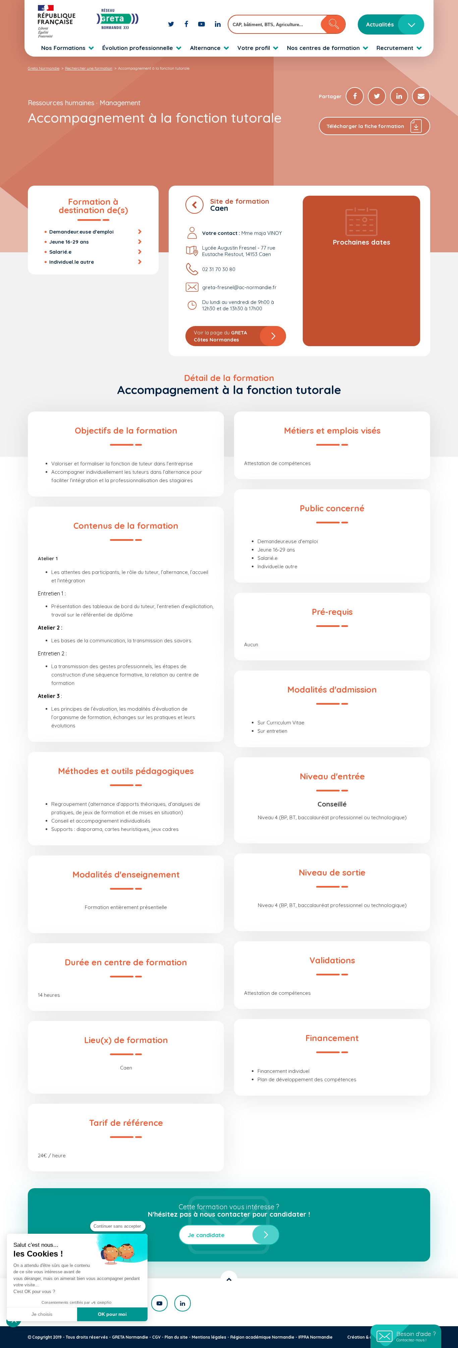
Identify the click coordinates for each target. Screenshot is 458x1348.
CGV (156, 1337)
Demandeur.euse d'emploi (81, 231)
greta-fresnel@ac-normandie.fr (239, 287)
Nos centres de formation (323, 47)
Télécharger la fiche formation (365, 126)
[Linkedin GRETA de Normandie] (218, 24)
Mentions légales (209, 1337)
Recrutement (395, 47)
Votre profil (253, 47)
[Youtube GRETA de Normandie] (202, 24)
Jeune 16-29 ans (69, 241)
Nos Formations (63, 47)
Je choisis (42, 1314)
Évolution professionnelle (137, 47)
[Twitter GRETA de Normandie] (172, 24)
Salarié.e (60, 251)
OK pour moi (112, 1314)
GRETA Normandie (130, 1337)
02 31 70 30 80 (218, 269)
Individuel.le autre (71, 261)
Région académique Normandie (262, 1337)
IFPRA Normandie (315, 1337)
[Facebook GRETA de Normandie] (187, 24)
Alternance (205, 47)
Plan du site (176, 1337)
